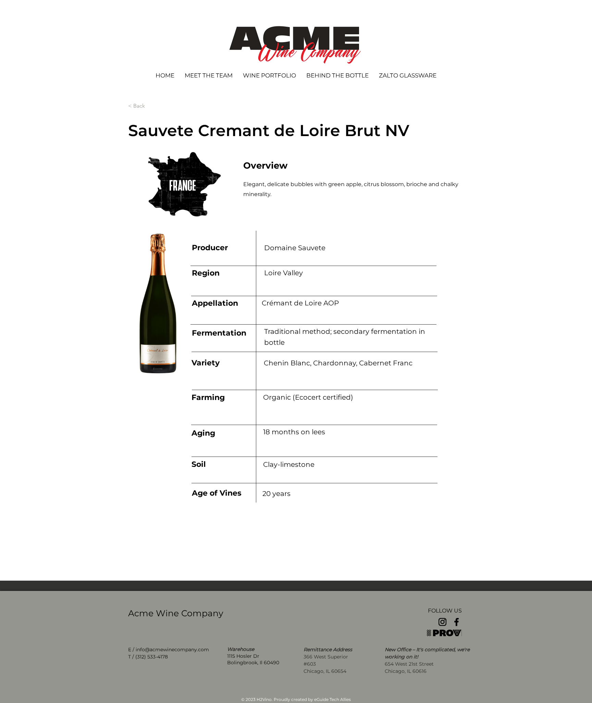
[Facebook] (456, 622)
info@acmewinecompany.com (172, 649)
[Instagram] (442, 622)
